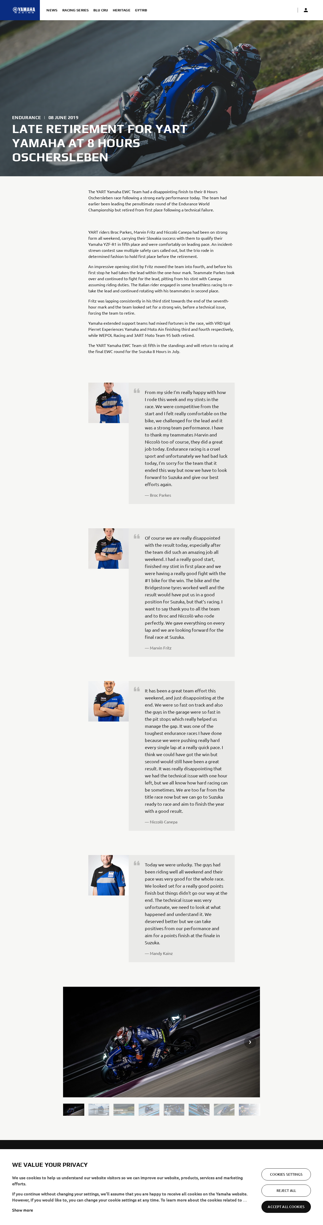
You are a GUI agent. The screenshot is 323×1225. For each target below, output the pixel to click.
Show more (22, 1210)
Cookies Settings (286, 1174)
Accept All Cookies (286, 1206)
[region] (161, 1187)
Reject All (286, 1190)
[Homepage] (24, 10)
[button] (73, 1109)
